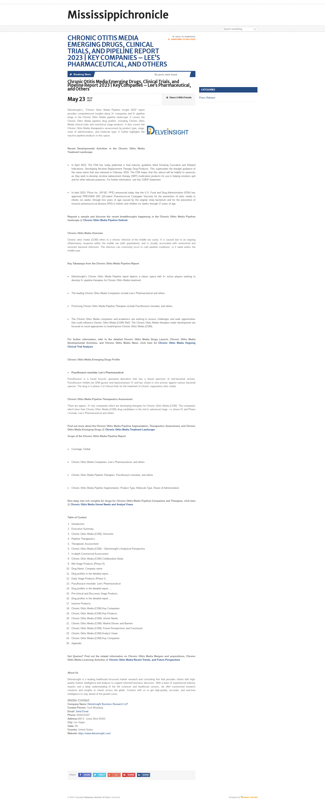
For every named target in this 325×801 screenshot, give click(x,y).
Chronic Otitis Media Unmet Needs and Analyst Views (102, 504)
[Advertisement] (213, 13)
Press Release (207, 97)
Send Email (82, 711)
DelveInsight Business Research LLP (107, 704)
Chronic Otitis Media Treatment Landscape (130, 429)
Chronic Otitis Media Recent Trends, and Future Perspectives (144, 659)
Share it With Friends (180, 97)
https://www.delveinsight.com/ (94, 733)
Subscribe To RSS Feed (183, 39)
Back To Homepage (185, 37)
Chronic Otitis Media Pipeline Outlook (105, 220)
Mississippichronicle (118, 14)
